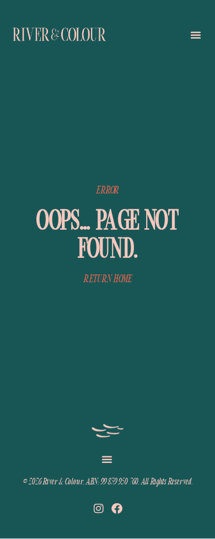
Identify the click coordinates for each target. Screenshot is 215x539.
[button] (195, 34)
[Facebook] (117, 508)
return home (107, 278)
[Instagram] (98, 508)
